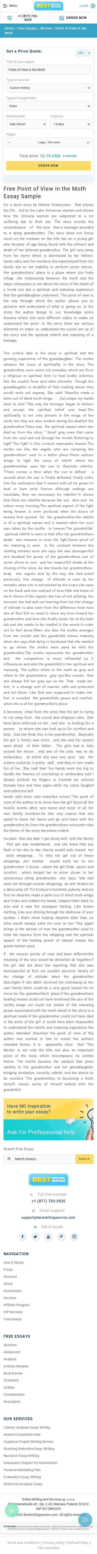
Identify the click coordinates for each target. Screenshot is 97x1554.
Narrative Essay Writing (21, 1456)
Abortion (10, 1345)
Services (10, 1298)
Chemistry (11, 1380)
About (8, 1284)
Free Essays (27, 28)
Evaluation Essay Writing (22, 1477)
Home (9, 28)
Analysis (10, 1359)
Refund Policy (78, 1543)
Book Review (13, 1373)
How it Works (14, 1262)
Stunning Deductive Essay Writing (29, 1449)
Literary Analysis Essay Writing (27, 1427)
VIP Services (13, 1312)
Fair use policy (48, 1548)
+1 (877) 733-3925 (28, 18)
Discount (10, 1277)
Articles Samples (16, 1366)
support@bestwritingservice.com (48, 1217)
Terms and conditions (23, 1543)
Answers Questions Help (22, 1434)
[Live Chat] (85, 1520)
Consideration (14, 1394)
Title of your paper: (20, 62)
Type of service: (17, 80)
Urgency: (57, 116)
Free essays (12, 1319)
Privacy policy (53, 1543)
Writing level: (15, 116)
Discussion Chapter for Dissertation (30, 1463)
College (9, 1387)
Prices (8, 1269)
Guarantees (12, 1291)
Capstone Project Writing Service (28, 1441)
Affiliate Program (17, 1305)
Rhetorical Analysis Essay (23, 1484)
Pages (11, 134)
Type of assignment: (21, 98)
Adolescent (12, 1352)
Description (12, 1401)
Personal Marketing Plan (22, 1470)
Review (46, 28)
